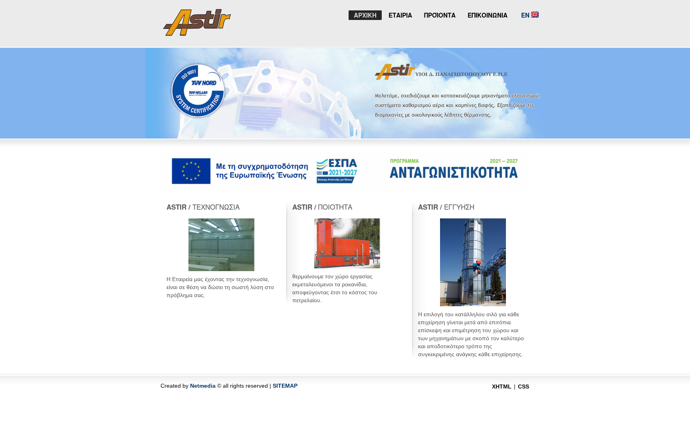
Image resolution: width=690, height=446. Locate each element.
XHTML (502, 386)
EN (525, 15)
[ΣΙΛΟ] (197, 33)
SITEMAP (285, 386)
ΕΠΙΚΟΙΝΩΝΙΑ (488, 15)
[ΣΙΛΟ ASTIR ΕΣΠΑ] (345, 190)
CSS (523, 386)
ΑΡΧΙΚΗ (365, 15)
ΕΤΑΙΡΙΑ (400, 15)
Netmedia (203, 386)
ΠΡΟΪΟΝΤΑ (440, 15)
